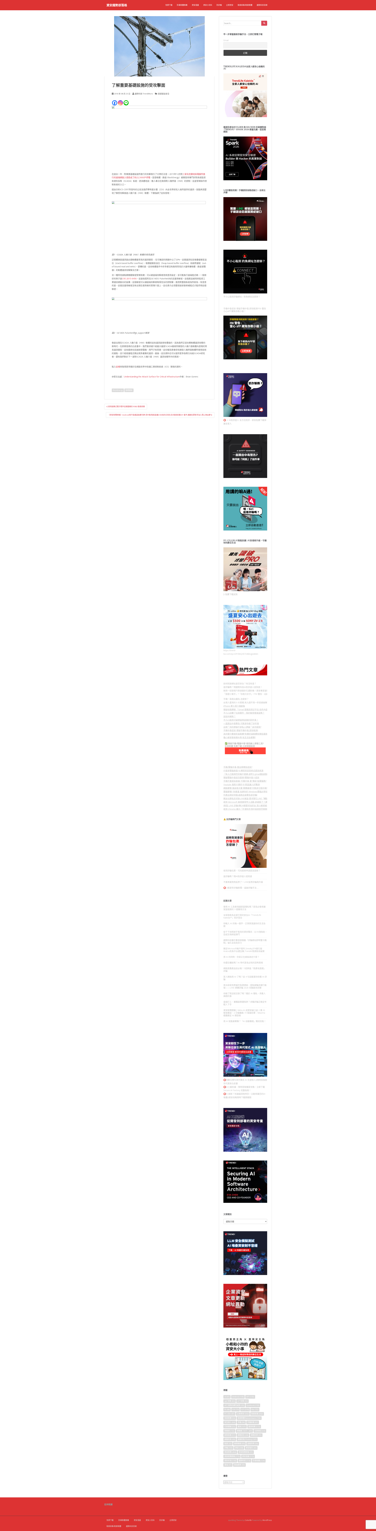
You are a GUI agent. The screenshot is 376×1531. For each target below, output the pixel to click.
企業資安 (229, 5)
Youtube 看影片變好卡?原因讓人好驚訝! (241, 784)
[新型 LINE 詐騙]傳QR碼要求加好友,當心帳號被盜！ (247, 805)
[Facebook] (114, 102)
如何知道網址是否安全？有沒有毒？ (239, 683)
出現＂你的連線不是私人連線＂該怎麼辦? (242, 727)
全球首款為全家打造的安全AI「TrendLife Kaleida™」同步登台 (242, 916)
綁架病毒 (229, 1435)
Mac (254, 1409)
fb (227, 1409)
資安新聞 (230, 1452)
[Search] (264, 23)
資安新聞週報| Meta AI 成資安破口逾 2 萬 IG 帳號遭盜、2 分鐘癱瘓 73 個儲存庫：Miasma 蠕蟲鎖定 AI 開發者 (244, 1013)
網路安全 (243, 1435)
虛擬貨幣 (252, 1443)
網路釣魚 (229, 1439)
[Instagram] (120, 102)
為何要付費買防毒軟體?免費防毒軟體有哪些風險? (245, 733)
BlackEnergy (118, 390)
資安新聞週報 (232, 1456)
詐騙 (228, 1448)
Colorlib (248, 1520)
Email (226, 40)
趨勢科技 (244, 1460)
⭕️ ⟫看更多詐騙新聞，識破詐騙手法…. (240, 887)
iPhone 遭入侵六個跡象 (234, 706)
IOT (245, 1409)
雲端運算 (239, 1465)
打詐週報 (229, 1426)
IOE (235, 1409)
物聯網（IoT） (244, 1431)
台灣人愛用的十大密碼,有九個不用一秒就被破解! (245, 702)
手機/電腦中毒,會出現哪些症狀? (237, 767)
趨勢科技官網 (262, 5)
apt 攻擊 (229, 1401)
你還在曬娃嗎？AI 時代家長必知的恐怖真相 (243, 962)
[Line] (126, 102)
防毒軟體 (259, 1460)
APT (250, 1397)
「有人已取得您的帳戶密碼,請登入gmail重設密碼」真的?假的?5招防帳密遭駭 (258, 774)
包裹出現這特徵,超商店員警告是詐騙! (240, 795)
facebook (253, 1405)
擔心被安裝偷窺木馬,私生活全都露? (239, 737)
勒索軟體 (229, 1418)
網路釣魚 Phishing (247, 1439)
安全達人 (229, 1422)
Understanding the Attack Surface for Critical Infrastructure (152, 376)
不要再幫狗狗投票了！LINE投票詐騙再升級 (243, 882)
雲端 (227, 1465)
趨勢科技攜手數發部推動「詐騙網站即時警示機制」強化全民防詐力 (245, 941)
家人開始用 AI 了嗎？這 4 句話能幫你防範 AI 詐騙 (245, 978)
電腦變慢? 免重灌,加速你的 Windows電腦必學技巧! (246, 791)
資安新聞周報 (246, 1452)
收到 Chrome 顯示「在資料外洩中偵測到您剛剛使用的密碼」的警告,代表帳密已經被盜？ (264, 809)
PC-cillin (229, 1414)
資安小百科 (207, 5)
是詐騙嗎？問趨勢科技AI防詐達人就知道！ (242, 687)
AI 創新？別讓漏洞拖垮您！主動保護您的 (244, 1093)
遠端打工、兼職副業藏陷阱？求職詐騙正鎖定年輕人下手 (245, 1003)
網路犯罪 (256, 1435)
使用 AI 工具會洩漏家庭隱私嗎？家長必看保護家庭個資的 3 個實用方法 (244, 908)
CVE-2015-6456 (129, 278)
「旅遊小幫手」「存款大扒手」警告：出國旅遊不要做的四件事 (255, 694)
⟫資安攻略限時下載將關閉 (240, 1097)
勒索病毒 (257, 1414)
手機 (241, 1422)
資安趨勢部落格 (116, 5)
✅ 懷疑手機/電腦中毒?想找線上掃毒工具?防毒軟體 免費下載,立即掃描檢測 (244, 744)
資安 (239, 1448)
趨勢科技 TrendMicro (144, 93)
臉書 (227, 1443)
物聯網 (229, 1431)
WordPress (267, 1520)
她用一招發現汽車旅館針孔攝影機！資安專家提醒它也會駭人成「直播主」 (257, 690)
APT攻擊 (242, 1401)
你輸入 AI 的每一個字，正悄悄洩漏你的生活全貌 (244, 924)
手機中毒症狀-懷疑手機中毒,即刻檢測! (240, 730)
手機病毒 (252, 1422)
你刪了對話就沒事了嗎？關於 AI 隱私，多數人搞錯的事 (244, 994)
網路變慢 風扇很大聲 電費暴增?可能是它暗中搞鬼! (246, 788)
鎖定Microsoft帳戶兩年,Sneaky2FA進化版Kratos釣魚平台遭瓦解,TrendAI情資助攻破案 (244, 950)
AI (227, 1397)
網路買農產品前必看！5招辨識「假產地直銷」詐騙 (244, 969)
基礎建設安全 (163, 93)
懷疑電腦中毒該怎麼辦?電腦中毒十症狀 (241, 777)
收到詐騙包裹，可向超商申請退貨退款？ (241, 870)
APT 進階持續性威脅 (234, 1405)
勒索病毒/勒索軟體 (245, 5)
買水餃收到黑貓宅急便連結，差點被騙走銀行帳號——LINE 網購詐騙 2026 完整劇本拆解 (245, 986)
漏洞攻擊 (254, 1426)
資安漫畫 (195, 5)
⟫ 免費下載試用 (230, 594)
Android (238, 1397)
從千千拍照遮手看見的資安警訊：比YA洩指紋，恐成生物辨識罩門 (245, 933)
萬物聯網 (239, 1443)
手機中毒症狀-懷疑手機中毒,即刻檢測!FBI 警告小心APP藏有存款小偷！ (244, 310)
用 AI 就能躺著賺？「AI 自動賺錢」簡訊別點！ (244, 1021)
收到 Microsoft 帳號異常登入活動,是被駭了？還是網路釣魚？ (251, 802)
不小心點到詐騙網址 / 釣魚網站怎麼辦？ (241, 296)
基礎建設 (128, 390)
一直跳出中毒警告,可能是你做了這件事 (241, 723)
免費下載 (168, 5)
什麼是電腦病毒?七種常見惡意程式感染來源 (243, 770)
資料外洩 (230, 1460)
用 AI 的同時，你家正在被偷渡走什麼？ (241, 956)
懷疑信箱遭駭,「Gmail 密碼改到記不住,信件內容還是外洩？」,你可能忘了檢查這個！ (262, 709)
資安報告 (251, 1448)
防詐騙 (219, 5)
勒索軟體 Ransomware (249, 1418)
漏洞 (242, 1426)
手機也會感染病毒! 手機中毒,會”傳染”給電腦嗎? (244, 781)
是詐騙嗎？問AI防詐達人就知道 (237, 876)
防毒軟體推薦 (182, 5)
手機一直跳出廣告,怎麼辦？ (236, 699)
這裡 (118, 366)
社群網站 (260, 1431)
